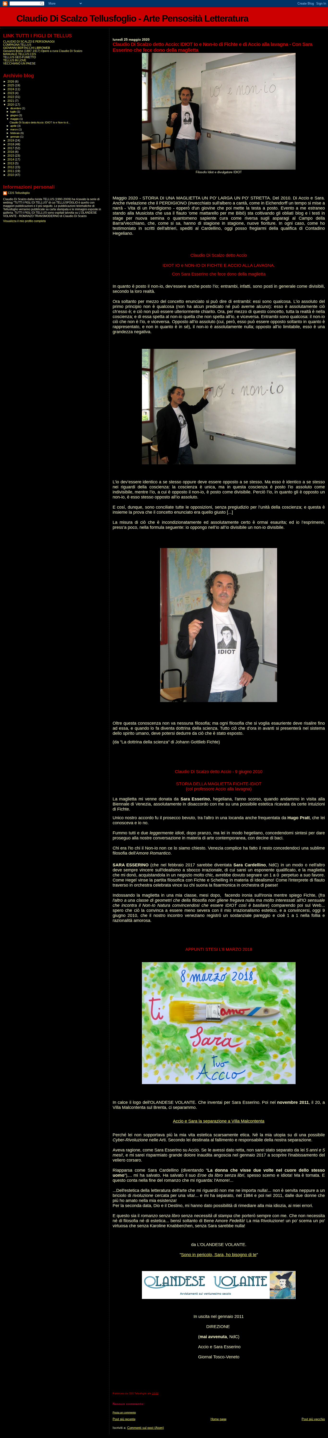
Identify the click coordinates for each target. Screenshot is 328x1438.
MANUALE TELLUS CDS (19, 54)
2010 (11, 174)
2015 (11, 155)
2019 (11, 140)
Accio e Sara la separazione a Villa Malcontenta (218, 1121)
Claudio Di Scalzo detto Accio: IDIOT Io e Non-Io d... (40, 122)
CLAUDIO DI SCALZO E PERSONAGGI (29, 41)
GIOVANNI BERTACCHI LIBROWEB (26, 47)
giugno (14, 115)
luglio (13, 111)
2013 (11, 163)
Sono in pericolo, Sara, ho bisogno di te (218, 1254)
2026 (11, 81)
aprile (13, 125)
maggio (14, 118)
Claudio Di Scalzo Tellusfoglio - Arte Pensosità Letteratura (132, 18)
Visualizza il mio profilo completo (24, 221)
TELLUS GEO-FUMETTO (19, 57)
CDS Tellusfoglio (19, 193)
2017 (11, 148)
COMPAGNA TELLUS (17, 44)
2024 (11, 89)
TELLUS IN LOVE (14, 60)
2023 (11, 93)
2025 (11, 85)
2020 (11, 104)
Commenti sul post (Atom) (145, 1428)
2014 (11, 159)
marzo (14, 129)
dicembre (16, 108)
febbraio (15, 133)
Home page (218, 1419)
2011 (11, 171)
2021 (11, 100)
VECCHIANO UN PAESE (19, 63)
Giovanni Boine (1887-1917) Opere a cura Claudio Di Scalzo (42, 50)
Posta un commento (124, 1412)
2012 (11, 167)
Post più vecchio (313, 1419)
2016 (11, 151)
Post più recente (124, 1419)
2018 (11, 144)
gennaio (15, 136)
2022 (11, 96)
